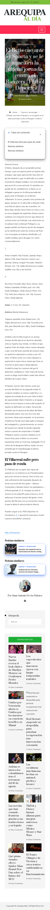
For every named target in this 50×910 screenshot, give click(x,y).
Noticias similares (16, 146)
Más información (12, 532)
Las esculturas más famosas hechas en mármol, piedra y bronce (33, 774)
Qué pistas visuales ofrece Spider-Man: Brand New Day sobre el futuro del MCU (15, 868)
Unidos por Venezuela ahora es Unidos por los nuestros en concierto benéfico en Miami (15, 714)
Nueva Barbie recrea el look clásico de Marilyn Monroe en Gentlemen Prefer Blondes (15, 670)
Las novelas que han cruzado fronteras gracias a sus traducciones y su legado (16, 815)
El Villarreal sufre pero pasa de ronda (24, 142)
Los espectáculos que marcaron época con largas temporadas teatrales (33, 668)
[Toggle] (40, 134)
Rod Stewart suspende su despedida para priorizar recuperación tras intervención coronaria (34, 732)
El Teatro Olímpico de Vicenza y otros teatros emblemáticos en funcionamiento (35, 864)
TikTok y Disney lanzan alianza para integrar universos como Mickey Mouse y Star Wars (34, 820)
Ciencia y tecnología (25, 44)
